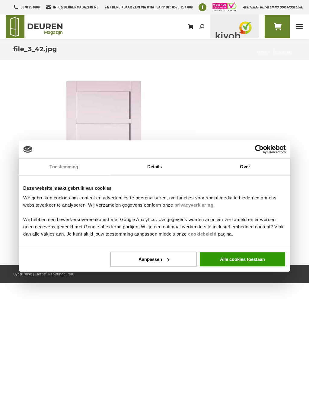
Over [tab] (245, 166)
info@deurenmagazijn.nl (75, 7)
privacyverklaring (194, 205)
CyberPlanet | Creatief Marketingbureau (43, 274)
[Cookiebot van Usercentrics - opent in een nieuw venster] (259, 149)
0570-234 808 (182, 7)
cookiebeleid (202, 233)
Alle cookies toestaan (242, 259)
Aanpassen (150, 259)
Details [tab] (154, 166)
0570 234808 (30, 7)
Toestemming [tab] (63, 166)
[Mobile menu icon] (299, 26)
